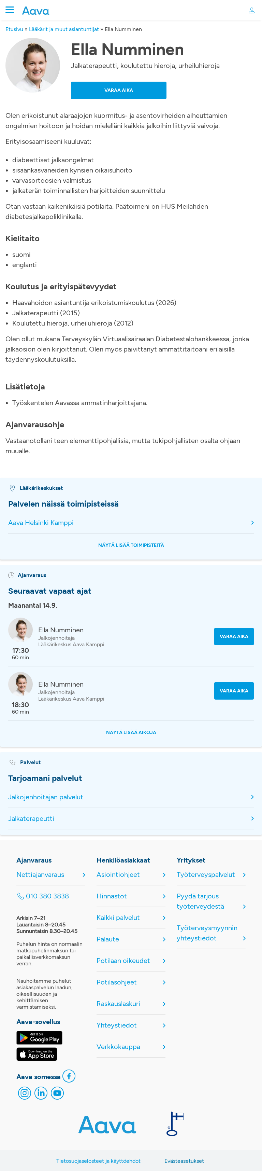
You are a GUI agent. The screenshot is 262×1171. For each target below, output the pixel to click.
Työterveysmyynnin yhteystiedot (207, 933)
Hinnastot (112, 896)
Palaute (108, 939)
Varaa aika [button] (118, 90)
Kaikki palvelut (118, 917)
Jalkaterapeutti (31, 818)
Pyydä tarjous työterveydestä (200, 901)
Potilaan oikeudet (123, 960)
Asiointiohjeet (118, 874)
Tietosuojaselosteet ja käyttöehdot (98, 1161)
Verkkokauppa (118, 1047)
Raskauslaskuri (118, 1004)
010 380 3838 (47, 896)
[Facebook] (69, 1077)
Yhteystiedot (117, 1025)
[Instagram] (24, 1094)
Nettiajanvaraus (40, 874)
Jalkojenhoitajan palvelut (45, 797)
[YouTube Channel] (57, 1094)
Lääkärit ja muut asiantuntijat (64, 29)
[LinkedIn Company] (41, 1094)
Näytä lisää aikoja (131, 732)
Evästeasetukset (184, 1161)
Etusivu (14, 29)
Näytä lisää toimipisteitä (131, 545)
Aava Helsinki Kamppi (41, 523)
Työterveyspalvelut (206, 874)
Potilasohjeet (117, 982)
